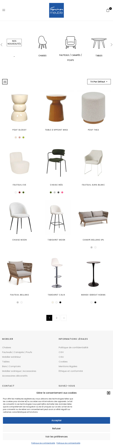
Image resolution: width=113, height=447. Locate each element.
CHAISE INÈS (56, 185)
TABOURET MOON (56, 240)
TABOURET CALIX (56, 295)
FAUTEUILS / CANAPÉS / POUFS (70, 58)
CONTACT (8, 385)
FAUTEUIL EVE (19, 185)
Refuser (56, 428)
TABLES (98, 55)
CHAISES (42, 55)
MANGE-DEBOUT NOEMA (93, 295)
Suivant (64, 318)
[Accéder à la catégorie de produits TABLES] (98, 42)
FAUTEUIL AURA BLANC (93, 185)
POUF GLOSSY (20, 130)
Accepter (56, 420)
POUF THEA (93, 130)
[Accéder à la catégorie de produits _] (14, 42)
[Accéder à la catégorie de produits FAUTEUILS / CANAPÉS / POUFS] (70, 42)
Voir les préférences (56, 436)
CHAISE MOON (19, 240)
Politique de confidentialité (43, 443)
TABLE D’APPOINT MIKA (56, 130)
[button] (108, 392)
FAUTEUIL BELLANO (19, 295)
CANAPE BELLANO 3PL (93, 240)
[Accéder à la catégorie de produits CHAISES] (42, 42)
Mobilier (7, 338)
